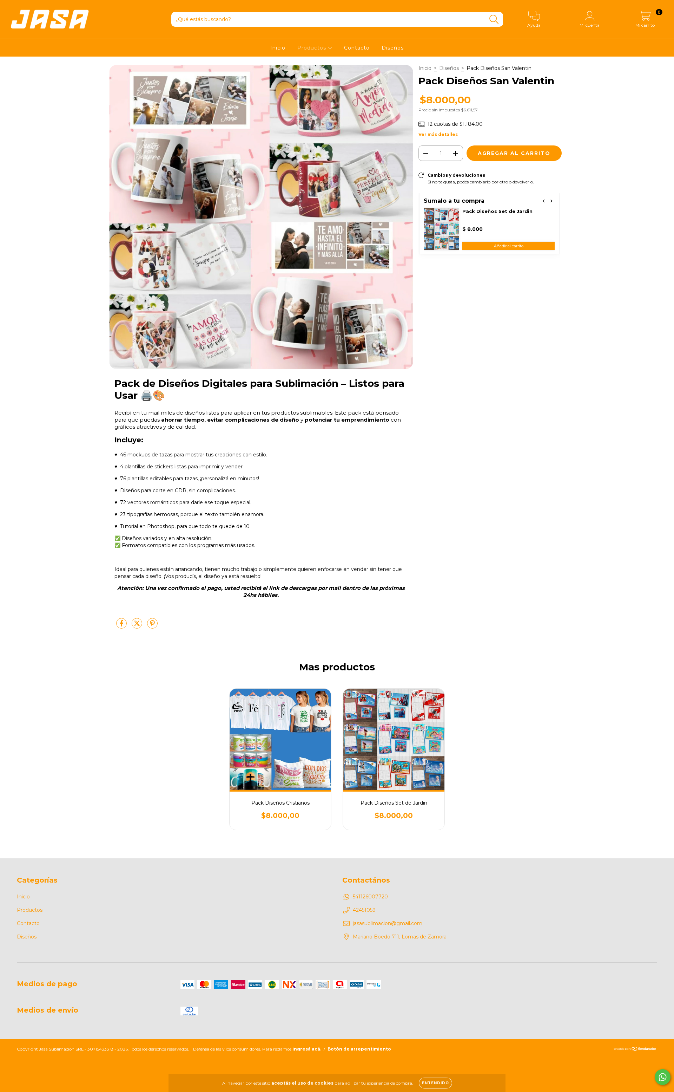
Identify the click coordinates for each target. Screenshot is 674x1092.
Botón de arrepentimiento (359, 1049)
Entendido (435, 1083)
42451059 (364, 910)
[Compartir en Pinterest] (152, 626)
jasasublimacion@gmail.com (387, 923)
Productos (312, 48)
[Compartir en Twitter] (138, 626)
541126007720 (370, 896)
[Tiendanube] (635, 1049)
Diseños (393, 48)
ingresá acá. (306, 1049)
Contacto (357, 48)
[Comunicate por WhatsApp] (662, 1077)
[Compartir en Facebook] (122, 626)
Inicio (277, 48)
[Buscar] (494, 19)
